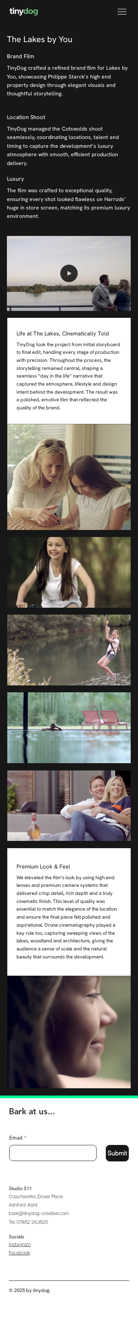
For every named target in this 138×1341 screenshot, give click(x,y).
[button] (117, 301)
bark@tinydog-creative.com (39, 1213)
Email (17, 1137)
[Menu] (122, 11)
